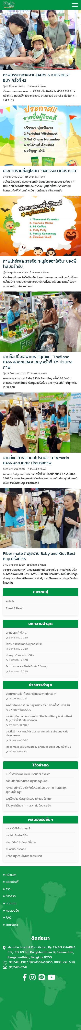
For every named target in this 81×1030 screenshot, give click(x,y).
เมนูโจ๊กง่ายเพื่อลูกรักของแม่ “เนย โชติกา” (29, 799)
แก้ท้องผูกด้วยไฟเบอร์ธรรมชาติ (24, 856)
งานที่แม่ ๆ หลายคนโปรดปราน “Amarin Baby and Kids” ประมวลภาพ (36, 460)
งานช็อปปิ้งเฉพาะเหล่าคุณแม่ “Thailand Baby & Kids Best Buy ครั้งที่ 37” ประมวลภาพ (38, 362)
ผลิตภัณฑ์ (12, 881)
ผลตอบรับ (12, 910)
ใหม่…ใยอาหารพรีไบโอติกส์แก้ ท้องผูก (27, 666)
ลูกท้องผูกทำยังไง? (17, 633)
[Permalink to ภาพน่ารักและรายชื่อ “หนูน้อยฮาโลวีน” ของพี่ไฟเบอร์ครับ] (40, 225)
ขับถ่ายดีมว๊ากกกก (16, 849)
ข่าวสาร (11, 896)
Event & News (38, 86)
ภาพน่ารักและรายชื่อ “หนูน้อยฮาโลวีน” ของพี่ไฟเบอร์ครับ (39, 263)
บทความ (11, 903)
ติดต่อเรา (12, 924)
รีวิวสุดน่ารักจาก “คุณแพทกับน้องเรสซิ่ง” (29, 806)
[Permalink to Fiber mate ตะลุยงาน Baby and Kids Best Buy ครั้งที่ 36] (40, 517)
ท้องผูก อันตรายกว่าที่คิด (20, 655)
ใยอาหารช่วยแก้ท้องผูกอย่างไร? (24, 644)
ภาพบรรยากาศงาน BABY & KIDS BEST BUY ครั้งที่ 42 (36, 77)
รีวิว (8, 889)
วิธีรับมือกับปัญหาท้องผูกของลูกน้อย (27, 781)
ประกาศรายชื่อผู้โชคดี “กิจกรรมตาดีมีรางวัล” (40, 171)
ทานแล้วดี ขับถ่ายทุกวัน (18, 828)
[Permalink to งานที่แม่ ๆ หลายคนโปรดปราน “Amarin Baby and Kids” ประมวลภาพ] (40, 422)
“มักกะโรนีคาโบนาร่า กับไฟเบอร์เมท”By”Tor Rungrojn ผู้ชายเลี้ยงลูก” (36, 790)
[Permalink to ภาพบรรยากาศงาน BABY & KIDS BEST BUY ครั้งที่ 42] (40, 39)
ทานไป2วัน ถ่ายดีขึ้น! (17, 835)
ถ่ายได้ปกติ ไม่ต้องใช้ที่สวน (21, 842)
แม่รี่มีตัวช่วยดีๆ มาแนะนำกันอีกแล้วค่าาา (28, 774)
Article (10, 601)
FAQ (8, 917)
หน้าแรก (11, 874)
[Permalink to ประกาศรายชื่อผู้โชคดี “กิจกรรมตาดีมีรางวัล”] (40, 135)
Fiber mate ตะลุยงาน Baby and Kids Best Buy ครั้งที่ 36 (39, 556)
